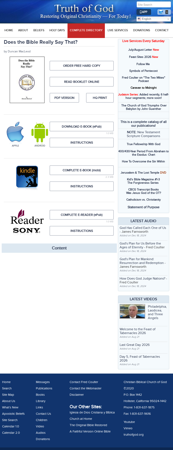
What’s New (10, 407)
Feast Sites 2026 (140, 57)
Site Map (8, 395)
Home (6, 382)
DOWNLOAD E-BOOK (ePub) (81, 126)
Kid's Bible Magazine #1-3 (143, 179)
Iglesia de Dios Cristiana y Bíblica (92, 412)
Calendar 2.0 (11, 433)
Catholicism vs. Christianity (143, 199)
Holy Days (57, 30)
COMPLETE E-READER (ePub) (82, 215)
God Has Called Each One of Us (143, 228)
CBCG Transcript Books (143, 189)
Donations (141, 30)
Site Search (10, 420)
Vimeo (128, 428)
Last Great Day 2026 (135, 345)
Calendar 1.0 (10, 426)
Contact (162, 30)
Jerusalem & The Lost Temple (140, 172)
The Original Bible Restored (88, 425)
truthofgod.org (134, 434)
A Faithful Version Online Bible (90, 431)
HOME (8, 30)
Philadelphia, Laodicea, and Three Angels (157, 312)
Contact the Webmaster (85, 388)
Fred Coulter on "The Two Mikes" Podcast (143, 79)
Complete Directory (86, 30)
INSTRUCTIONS (81, 142)
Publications (44, 388)
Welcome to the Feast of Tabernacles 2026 (137, 331)
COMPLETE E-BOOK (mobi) (82, 170)
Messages (43, 382)
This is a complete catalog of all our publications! (143, 124)
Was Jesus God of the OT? (143, 193)
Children (41, 420)
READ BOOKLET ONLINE (81, 82)
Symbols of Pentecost (143, 71)
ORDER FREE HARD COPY (81, 66)
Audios (41, 433)
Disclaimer (77, 395)
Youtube (129, 422)
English (146, 18)
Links (39, 407)
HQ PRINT (100, 98)
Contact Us (43, 414)
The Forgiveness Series (143, 183)
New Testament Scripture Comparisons (143, 134)
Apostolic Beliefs (13, 414)
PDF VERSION (64, 98)
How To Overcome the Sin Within (143, 161)
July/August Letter (140, 50)
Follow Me (143, 64)
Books (40, 395)
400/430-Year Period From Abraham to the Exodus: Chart (143, 153)
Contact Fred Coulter (84, 382)
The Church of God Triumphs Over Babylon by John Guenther (144, 107)
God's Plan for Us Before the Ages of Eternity (140, 245)
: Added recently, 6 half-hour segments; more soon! (143, 96)
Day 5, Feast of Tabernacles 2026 (140, 359)
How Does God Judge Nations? (142, 278)
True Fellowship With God (143, 144)
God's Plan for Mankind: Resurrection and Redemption (142, 261)
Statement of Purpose (143, 207)
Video (40, 426)
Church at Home (81, 419)
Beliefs (38, 30)
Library (40, 401)
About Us (8, 401)
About (23, 30)
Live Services (118, 30)
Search (7, 388)
